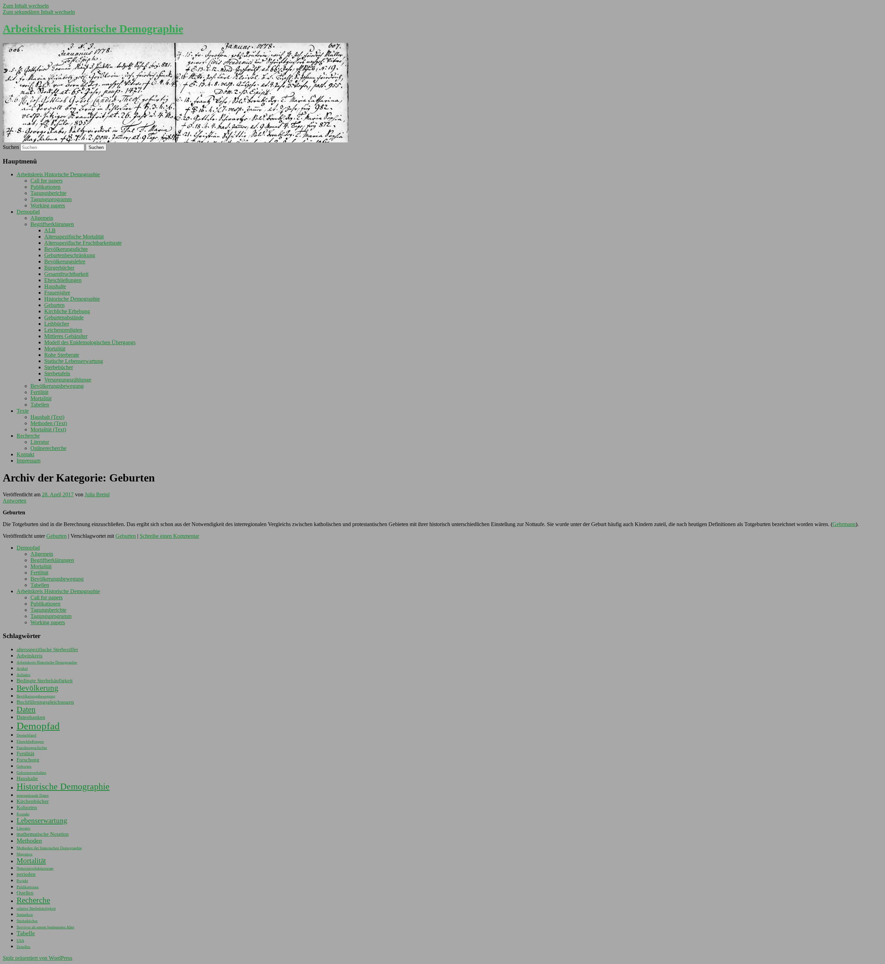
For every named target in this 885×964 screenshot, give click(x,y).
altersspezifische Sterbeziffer (47, 649)
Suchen (11, 147)
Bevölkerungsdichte (66, 249)
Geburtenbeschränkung (69, 255)
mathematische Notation (43, 834)
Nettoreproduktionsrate (35, 868)
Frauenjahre (57, 293)
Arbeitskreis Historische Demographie (93, 28)
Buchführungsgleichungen (45, 702)
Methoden (29, 840)
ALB (50, 230)
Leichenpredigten (63, 330)
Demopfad (28, 212)
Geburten (54, 305)
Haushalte (55, 286)
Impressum (28, 461)
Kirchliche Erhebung (67, 311)
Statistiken (25, 915)
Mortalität (54, 349)
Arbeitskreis (30, 655)
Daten (26, 709)
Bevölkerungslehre (64, 261)
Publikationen (45, 187)
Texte (23, 411)
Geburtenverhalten (31, 773)
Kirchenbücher (33, 801)
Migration (24, 854)
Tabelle (26, 933)
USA (20, 941)
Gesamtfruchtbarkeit (66, 274)
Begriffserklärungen (52, 224)
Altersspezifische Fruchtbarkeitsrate (83, 243)
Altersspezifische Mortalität (74, 237)
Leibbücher (56, 324)
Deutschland (26, 735)
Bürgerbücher (59, 268)
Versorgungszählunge (67, 380)
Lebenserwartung (42, 820)
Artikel (22, 669)
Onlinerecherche (48, 448)
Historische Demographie (72, 299)
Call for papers (46, 181)
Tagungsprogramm (51, 199)
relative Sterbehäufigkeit (36, 908)
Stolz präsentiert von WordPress (37, 958)
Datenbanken (31, 717)
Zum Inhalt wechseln (26, 6)
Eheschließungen (63, 280)
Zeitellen (23, 947)
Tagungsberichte (48, 193)
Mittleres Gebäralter (65, 336)
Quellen (25, 893)
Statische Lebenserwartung (73, 361)
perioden (26, 874)
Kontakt (25, 454)
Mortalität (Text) (48, 429)
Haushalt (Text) (47, 417)
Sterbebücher (58, 367)
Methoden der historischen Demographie (49, 848)
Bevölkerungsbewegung (57, 386)
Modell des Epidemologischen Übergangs (90, 342)
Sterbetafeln (57, 373)
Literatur (39, 442)
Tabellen (39, 405)
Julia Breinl (97, 494)
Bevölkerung (37, 688)
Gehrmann (844, 524)
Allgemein (41, 218)
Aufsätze (23, 675)
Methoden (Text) (48, 423)
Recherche (28, 436)
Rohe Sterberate (61, 355)
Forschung (28, 759)
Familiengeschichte (32, 748)
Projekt (22, 881)
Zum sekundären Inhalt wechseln (39, 12)
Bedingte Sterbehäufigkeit (45, 680)
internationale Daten (33, 795)
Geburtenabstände (64, 317)
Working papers (47, 205)
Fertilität (39, 392)
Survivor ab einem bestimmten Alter (45, 927)
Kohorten (27, 807)
